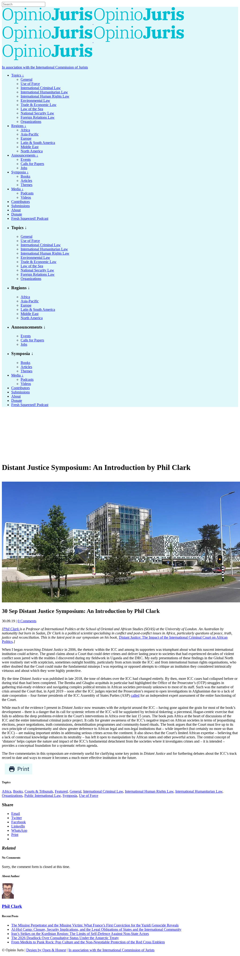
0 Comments (27, 621)
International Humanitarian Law (198, 791)
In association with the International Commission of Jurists (45, 67)
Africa (6, 791)
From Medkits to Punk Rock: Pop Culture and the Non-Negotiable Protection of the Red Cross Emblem (88, 942)
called (135, 695)
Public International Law (42, 796)
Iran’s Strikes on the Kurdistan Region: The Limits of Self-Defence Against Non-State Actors (80, 934)
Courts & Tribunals (39, 791)
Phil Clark (11, 629)
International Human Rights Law (149, 791)
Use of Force (88, 796)
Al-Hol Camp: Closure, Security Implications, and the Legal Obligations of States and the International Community (96, 929)
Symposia (70, 796)
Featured (61, 791)
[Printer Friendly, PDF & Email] (18, 773)
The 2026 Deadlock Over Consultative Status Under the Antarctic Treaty (65, 938)
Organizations (12, 796)
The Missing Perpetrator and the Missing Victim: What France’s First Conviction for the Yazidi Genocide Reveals (95, 925)
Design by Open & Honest (46, 950)
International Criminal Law (103, 791)
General (75, 791)
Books (18, 791)
